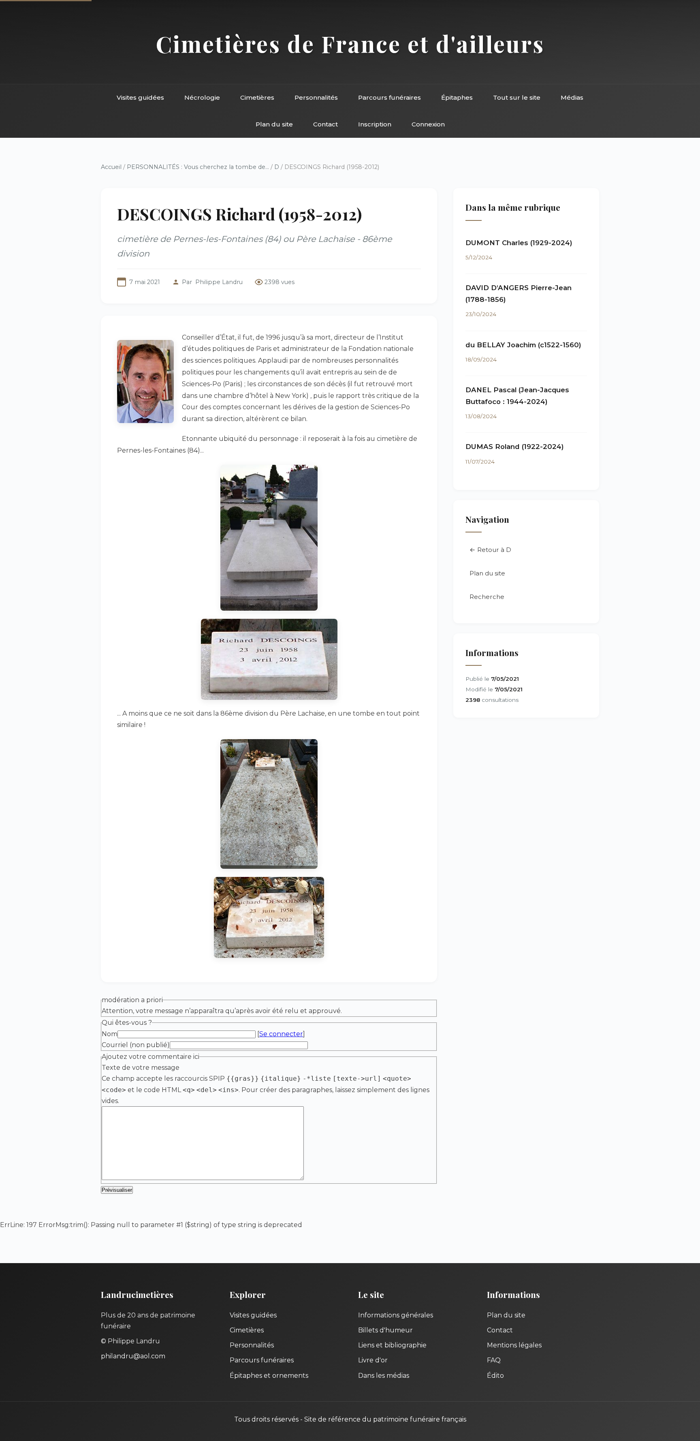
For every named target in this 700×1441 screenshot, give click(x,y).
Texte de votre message (140, 1067)
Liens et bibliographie (392, 1345)
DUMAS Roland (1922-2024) (514, 447)
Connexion (428, 124)
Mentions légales (514, 1345)
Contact (325, 124)
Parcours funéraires (389, 97)
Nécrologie (202, 97)
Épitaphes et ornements (269, 1375)
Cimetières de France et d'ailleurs (350, 43)
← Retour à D (490, 550)
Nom (109, 1034)
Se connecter (281, 1034)
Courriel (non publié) (136, 1045)
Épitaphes (457, 97)
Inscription (374, 124)
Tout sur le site (516, 97)
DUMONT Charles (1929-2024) (518, 243)
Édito (495, 1375)
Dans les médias (383, 1375)
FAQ (494, 1360)
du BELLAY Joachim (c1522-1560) (523, 345)
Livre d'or (373, 1360)
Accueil (111, 167)
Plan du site (274, 124)
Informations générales (395, 1315)
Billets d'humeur (385, 1330)
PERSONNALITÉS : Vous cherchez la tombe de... (198, 167)
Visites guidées (140, 97)
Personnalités (316, 97)
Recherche (487, 597)
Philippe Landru (219, 282)
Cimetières (257, 97)
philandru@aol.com (133, 1356)
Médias (572, 97)
